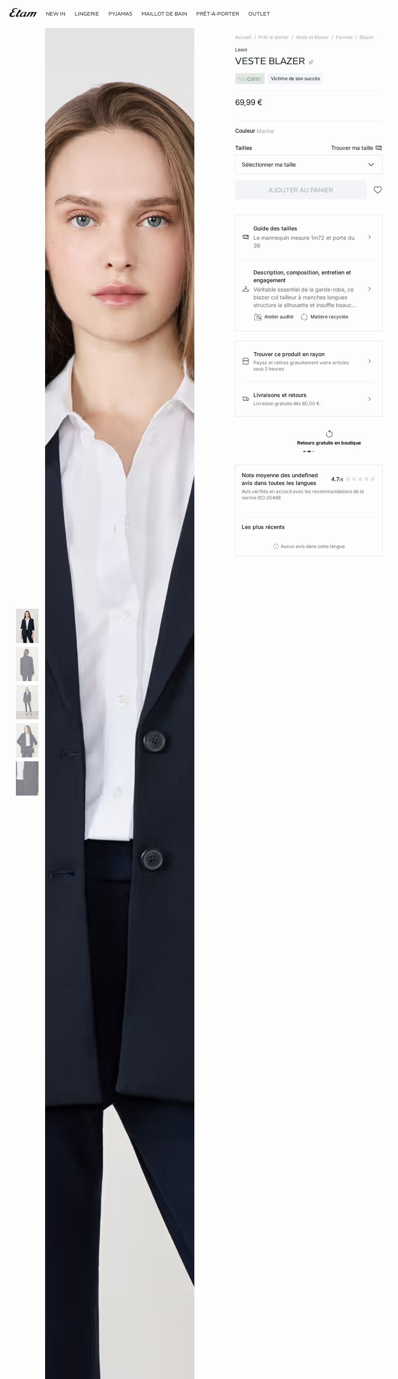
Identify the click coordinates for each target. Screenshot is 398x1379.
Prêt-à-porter (273, 37)
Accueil (243, 37)
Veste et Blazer (312, 37)
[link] (55, 14)
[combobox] (308, 164)
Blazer (367, 37)
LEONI (241, 50)
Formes (344, 37)
